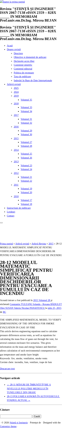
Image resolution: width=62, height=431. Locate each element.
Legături (11, 211)
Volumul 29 (26, 130)
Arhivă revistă (14, 84)
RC (4, 312)
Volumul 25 (26, 154)
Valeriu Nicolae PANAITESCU (29, 308)
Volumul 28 (26, 146)
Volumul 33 (26, 107)
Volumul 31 (26, 119)
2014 (16, 150)
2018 (16, 103)
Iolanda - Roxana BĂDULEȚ (47, 304)
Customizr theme (8, 426)
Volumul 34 (26, 111)
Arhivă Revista (39, 243)
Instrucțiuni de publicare (19, 208)
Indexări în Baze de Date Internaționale (33, 80)
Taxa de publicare (22, 76)
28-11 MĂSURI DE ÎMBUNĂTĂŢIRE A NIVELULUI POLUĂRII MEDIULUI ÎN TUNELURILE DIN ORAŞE (29, 388)
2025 (16, 88)
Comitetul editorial (23, 68)
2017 (16, 115)
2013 (16, 161)
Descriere (18, 53)
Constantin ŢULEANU (21, 304)
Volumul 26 (26, 157)
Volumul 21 (26, 177)
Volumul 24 (26, 169)
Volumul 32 (26, 123)
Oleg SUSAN (7, 308)
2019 (16, 96)
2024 (16, 92)
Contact (10, 215)
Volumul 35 (26, 100)
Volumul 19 (26, 188)
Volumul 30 (26, 134)
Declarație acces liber (24, 61)
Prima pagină (6, 243)
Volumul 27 (26, 142)
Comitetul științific (23, 65)
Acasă (10, 45)
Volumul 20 (26, 192)
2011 (16, 185)
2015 (16, 138)
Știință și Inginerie (19, 422)
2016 (16, 126)
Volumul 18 (26, 204)
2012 (16, 173)
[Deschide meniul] (1, 222)
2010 (16, 196)
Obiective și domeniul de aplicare (30, 57)
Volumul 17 (26, 200)
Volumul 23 (26, 165)
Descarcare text (7, 368)
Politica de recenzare (24, 72)
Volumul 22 (26, 181)
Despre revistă (14, 49)
